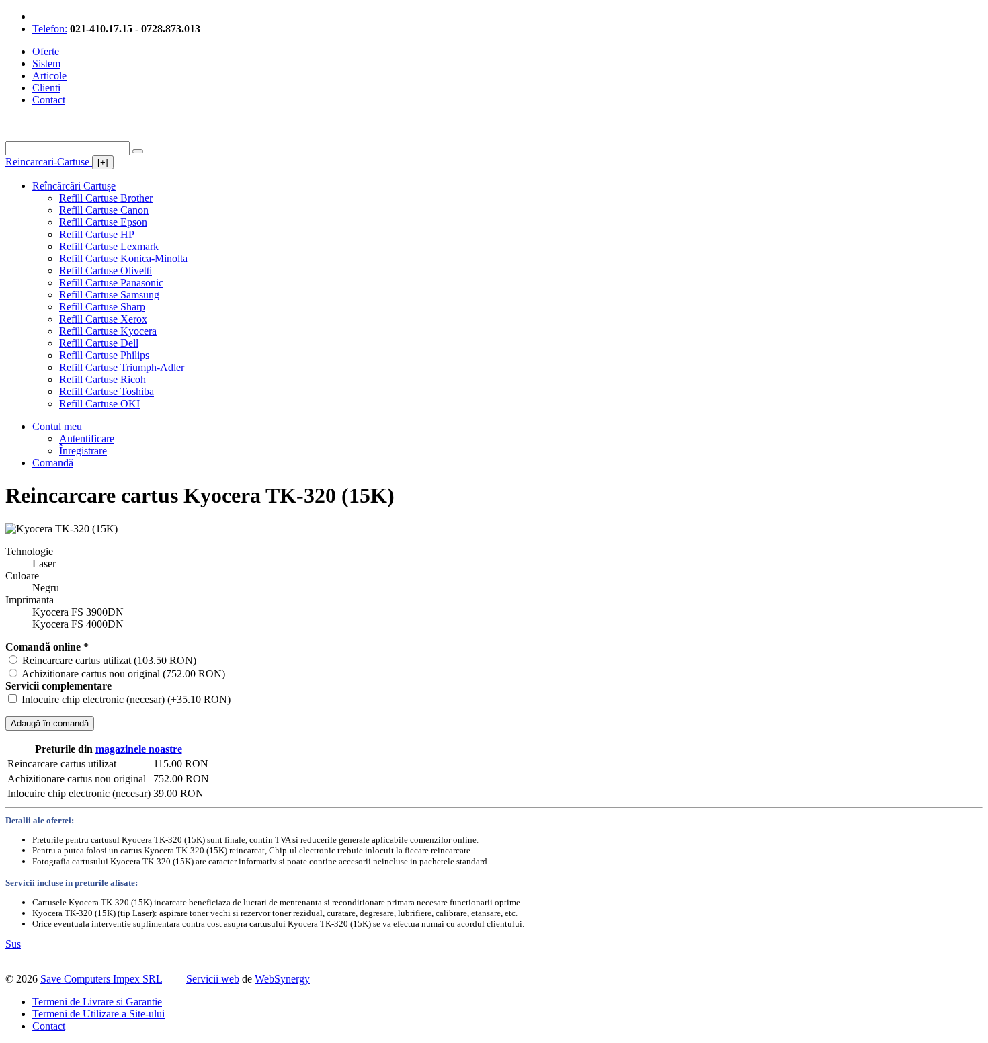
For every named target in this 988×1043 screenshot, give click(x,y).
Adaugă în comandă (50, 723)
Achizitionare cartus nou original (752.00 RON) (123, 673)
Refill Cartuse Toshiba (106, 391)
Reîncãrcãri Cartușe (74, 186)
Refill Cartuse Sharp (102, 306)
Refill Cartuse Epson (103, 222)
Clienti (46, 87)
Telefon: (49, 28)
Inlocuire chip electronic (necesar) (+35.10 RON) (126, 699)
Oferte (45, 51)
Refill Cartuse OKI (99, 403)
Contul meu (57, 426)
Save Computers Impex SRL (101, 979)
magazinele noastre (138, 749)
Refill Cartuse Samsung (109, 294)
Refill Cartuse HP (96, 234)
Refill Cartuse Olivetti (105, 270)
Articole (49, 75)
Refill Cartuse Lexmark (109, 246)
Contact (48, 100)
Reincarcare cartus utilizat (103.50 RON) (109, 660)
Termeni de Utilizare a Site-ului (98, 1013)
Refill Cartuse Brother (106, 198)
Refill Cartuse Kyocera (108, 331)
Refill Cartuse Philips (104, 355)
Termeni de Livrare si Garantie (97, 1001)
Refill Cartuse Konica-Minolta (123, 258)
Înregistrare (83, 450)
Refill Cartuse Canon (104, 210)
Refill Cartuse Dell (98, 343)
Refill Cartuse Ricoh (102, 379)
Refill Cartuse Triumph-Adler (121, 367)
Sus (13, 944)
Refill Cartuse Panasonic (111, 282)
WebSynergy (282, 979)
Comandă (52, 462)
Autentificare (86, 438)
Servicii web (212, 979)
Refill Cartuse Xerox (103, 319)
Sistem (46, 63)
